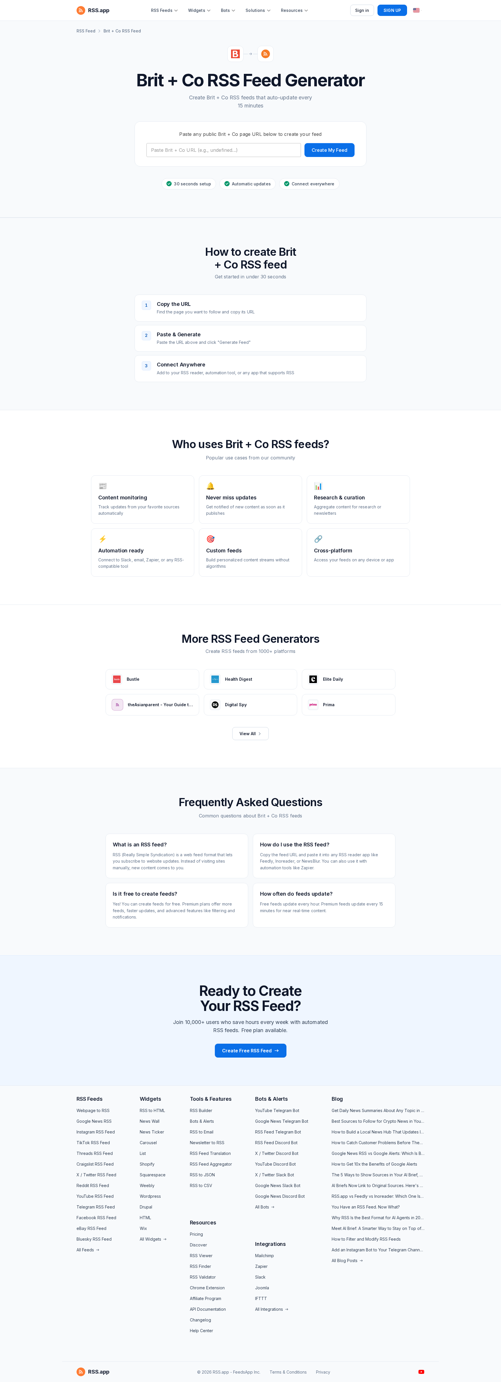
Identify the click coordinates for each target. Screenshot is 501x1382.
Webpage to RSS (93, 1110)
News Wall (149, 1121)
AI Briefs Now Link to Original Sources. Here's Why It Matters (378, 1185)
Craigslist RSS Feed (95, 1164)
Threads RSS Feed (95, 1153)
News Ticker (152, 1131)
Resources (203, 1222)
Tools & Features (211, 1099)
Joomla (262, 1287)
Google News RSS (94, 1121)
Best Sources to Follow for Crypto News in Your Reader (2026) (378, 1121)
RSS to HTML (152, 1110)
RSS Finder (200, 1266)
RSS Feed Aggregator (211, 1164)
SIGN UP (392, 10)
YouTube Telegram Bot (277, 1110)
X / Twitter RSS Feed (96, 1174)
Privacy (323, 1372)
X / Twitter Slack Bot (274, 1174)
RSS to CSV (201, 1185)
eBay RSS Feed (91, 1228)
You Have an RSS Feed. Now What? (366, 1206)
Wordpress (150, 1196)
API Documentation (208, 1309)
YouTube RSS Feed (95, 1196)
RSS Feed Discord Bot (276, 1142)
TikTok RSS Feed (93, 1142)
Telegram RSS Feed (96, 1206)
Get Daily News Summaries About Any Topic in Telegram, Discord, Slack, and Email (378, 1110)
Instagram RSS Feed (96, 1131)
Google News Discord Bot (280, 1196)
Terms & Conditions (288, 1372)
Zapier (261, 1266)
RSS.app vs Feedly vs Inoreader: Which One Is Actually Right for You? (378, 1196)
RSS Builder (201, 1110)
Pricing (196, 1234)
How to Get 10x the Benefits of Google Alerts (374, 1164)
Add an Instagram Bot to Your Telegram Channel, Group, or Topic (378, 1249)
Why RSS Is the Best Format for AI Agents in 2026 (378, 1217)
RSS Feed (86, 30)
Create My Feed (329, 150)
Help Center (201, 1330)
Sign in (362, 10)
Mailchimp (264, 1255)
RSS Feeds (89, 1099)
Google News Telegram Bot (281, 1121)
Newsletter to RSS (207, 1142)
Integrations (270, 1244)
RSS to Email (201, 1131)
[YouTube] (421, 1372)
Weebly (147, 1185)
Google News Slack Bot (277, 1185)
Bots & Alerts (202, 1121)
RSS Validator (203, 1277)
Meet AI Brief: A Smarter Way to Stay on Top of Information (378, 1228)
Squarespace (153, 1174)
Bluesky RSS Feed (94, 1239)
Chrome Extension (207, 1287)
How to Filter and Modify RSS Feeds (366, 1239)
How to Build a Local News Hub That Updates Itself (378, 1131)
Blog (337, 1099)
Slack (260, 1277)
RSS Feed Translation (210, 1153)
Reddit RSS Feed (93, 1185)
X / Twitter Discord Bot (276, 1153)
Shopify (147, 1164)
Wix (143, 1228)
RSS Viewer (201, 1255)
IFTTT (261, 1298)
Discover (198, 1244)
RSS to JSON (202, 1174)
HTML (145, 1217)
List (143, 1153)
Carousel (148, 1142)
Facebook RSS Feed (96, 1217)
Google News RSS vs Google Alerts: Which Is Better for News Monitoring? (378, 1153)
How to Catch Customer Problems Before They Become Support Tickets (378, 1142)
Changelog (200, 1319)
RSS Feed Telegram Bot (278, 1131)
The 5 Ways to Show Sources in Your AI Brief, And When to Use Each (378, 1174)
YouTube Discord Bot (275, 1164)
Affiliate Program (205, 1298)
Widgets (150, 1099)
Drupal (146, 1206)
